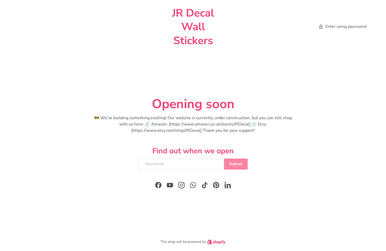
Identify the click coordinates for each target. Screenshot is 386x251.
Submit (235, 163)
